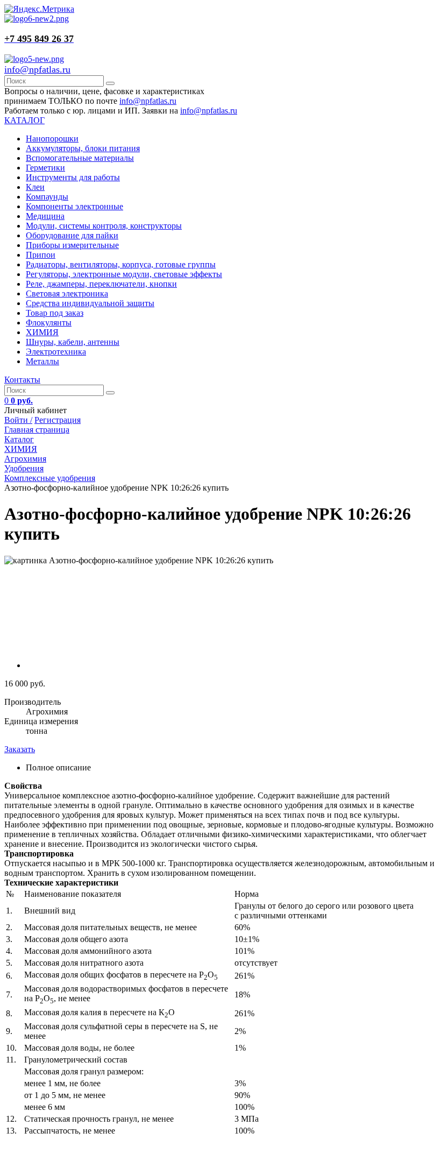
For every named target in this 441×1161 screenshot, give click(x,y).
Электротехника (56, 351)
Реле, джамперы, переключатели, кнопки (101, 283)
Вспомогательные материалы (80, 157)
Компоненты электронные (74, 206)
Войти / (18, 419)
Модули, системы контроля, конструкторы (104, 225)
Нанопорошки (52, 138)
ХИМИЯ (42, 332)
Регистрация (57, 419)
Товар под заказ (54, 312)
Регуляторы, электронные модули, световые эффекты (124, 274)
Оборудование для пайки (72, 235)
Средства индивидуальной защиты (90, 303)
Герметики (45, 167)
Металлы (42, 361)
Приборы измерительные (72, 245)
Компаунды (47, 196)
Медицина (45, 216)
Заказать (19, 749)
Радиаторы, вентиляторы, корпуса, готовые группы (121, 264)
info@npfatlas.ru (37, 69)
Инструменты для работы (73, 177)
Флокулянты (49, 322)
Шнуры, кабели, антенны (72, 341)
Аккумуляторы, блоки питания (83, 148)
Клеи (35, 187)
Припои (40, 254)
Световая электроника (67, 293)
